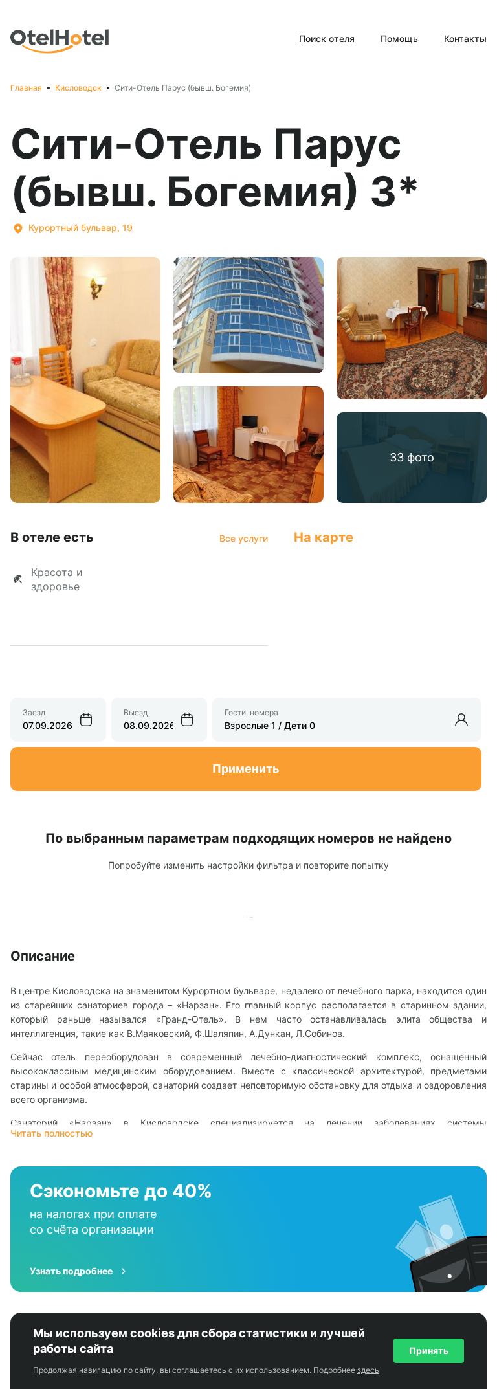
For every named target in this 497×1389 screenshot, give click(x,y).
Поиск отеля (327, 38)
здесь (368, 1370)
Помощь (399, 38)
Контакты (465, 38)
